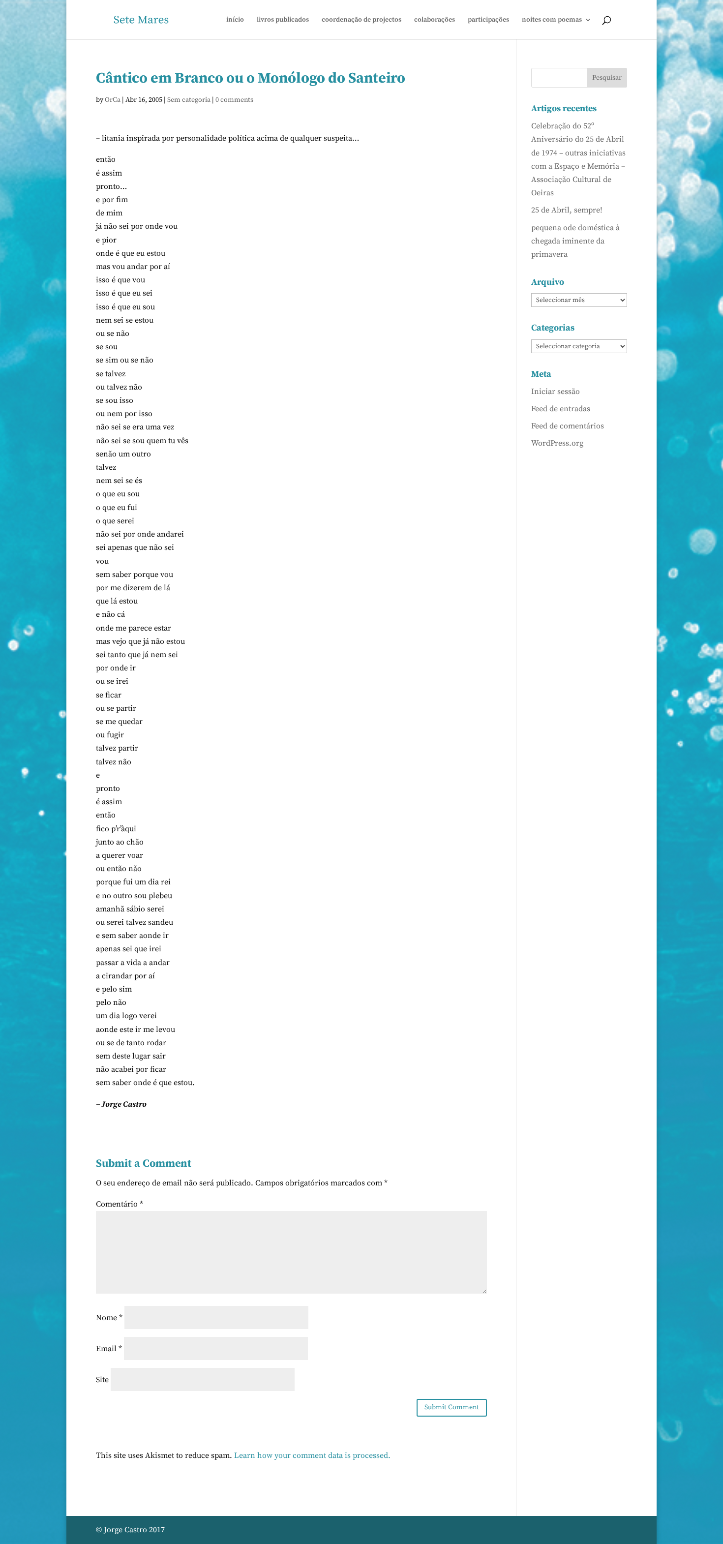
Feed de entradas (560, 409)
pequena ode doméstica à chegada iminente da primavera (575, 241)
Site (102, 1380)
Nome (109, 1318)
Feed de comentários (567, 426)
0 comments (234, 99)
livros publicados (283, 20)
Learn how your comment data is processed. (312, 1455)
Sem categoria (189, 99)
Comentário (119, 1204)
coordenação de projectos (361, 20)
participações (488, 20)
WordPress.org (557, 443)
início (235, 20)
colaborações (434, 20)
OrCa (112, 99)
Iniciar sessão (555, 391)
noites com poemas (552, 20)
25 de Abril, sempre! (566, 210)
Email (109, 1349)
